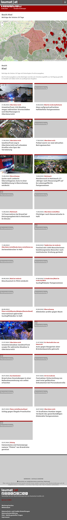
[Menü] (65, 2)
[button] (64, 31)
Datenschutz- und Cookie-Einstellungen (16, 511)
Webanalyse (6, 507)
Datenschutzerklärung (10, 513)
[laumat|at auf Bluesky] (14, 6)
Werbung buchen (8, 505)
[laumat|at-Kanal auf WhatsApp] (17, 6)
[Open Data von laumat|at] (26, 494)
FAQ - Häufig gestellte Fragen (12, 515)
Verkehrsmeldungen (20, 8)
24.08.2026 (4, 8)
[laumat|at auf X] (11, 6)
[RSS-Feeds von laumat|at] (23, 494)
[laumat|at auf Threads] (8, 6)
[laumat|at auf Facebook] (2, 6)
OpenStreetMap (54, 60)
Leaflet (46, 60)
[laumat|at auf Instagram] (5, 6)
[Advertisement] (33, 466)
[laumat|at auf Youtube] (20, 6)
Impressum (6, 517)
